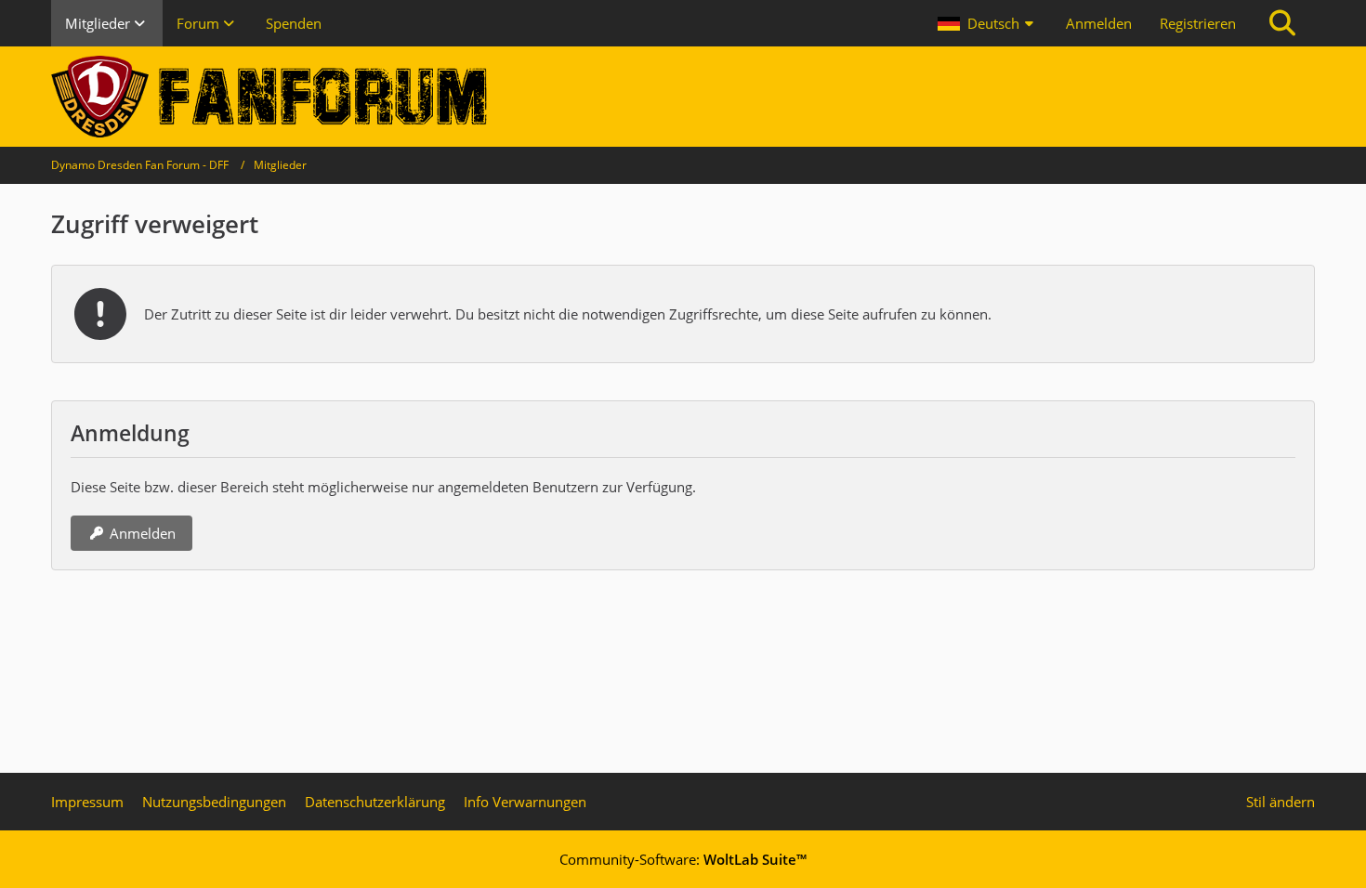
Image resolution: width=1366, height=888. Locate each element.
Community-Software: (683, 859)
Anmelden (1099, 23)
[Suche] (1282, 23)
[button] (988, 23)
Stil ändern (1280, 801)
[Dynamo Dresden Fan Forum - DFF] (683, 96)
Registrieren (1198, 23)
